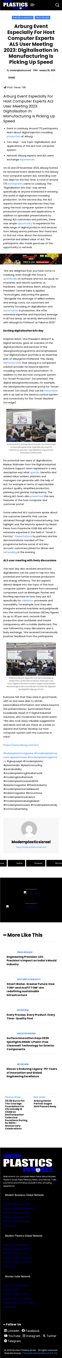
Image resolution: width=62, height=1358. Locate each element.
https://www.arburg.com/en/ (21, 745)
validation (28, 600)
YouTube (14, 1336)
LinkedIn (14, 1331)
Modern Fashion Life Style (18, 1302)
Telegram (14, 1341)
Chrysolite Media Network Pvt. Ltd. (40, 1353)
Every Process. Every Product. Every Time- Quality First (31, 1016)
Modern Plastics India (15, 1244)
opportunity (25, 223)
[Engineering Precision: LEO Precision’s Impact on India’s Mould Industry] (8, 949)
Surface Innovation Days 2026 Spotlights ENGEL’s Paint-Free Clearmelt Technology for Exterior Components (30, 1043)
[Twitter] (27, 77)
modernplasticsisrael (20, 70)
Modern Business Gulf (16, 1212)
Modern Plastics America (17, 1261)
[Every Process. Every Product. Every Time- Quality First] (8, 1007)
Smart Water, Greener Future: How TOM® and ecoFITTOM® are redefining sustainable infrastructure (31, 989)
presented (36, 496)
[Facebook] (19, 77)
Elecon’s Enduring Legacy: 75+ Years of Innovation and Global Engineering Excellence (32, 1072)
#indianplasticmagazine (18, 753)
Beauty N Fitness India (16, 1294)
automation (10, 310)
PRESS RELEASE (42, 17)
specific (35, 472)
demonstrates (12, 362)
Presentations (23, 536)
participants (15, 183)
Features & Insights (22, 17)
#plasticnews (18, 757)
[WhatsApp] (42, 77)
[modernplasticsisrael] (31, 829)
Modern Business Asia (16, 1221)
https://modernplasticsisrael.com (31, 847)
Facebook (33, 1331)
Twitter (51, 1336)
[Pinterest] (35, 77)
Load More (9, 1225)
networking (10, 552)
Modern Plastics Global (16, 1249)
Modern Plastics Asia (15, 1253)
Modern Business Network (18, 1208)
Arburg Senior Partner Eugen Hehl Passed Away (45, 1103)
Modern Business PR (15, 1217)
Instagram (33, 1336)
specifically (10, 278)
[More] (50, 77)
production (13, 136)
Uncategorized (26, 1034)
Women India (10, 1289)
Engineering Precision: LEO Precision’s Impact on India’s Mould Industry (32, 960)
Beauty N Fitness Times (17, 1298)
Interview (23, 1010)
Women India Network (16, 1285)
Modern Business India (16, 1204)
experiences (27, 159)
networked (50, 390)
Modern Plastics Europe (17, 1257)
